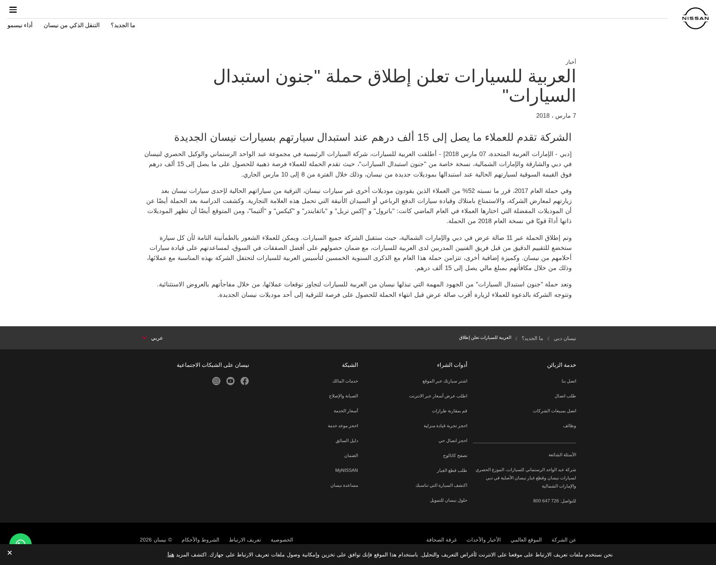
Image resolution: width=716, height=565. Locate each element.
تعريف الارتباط (245, 540)
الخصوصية (282, 540)
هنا (170, 554)
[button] (13, 9)
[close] (9, 553)
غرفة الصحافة (441, 540)
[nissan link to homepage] (695, 18)
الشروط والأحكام (200, 540)
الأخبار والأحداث (484, 540)
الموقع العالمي (526, 540)
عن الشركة (564, 540)
